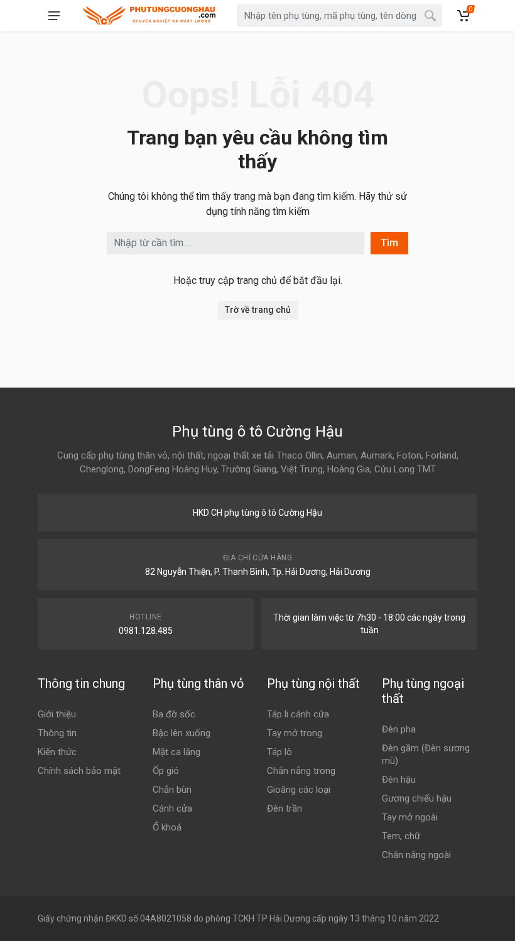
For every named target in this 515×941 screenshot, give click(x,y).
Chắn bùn (172, 789)
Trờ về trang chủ (258, 310)
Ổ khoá (167, 827)
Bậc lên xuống (181, 733)
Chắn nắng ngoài (416, 855)
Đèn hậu (399, 779)
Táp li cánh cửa (298, 714)
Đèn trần (284, 808)
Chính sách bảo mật (79, 770)
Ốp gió (166, 770)
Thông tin (57, 733)
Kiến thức (57, 752)
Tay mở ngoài (410, 817)
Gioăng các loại (298, 789)
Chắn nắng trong (301, 770)
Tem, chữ (401, 836)
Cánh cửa (172, 808)
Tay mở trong (294, 733)
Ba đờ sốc (174, 714)
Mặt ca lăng (176, 752)
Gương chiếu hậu (417, 798)
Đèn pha (399, 729)
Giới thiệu (57, 714)
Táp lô (279, 752)
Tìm (389, 243)
